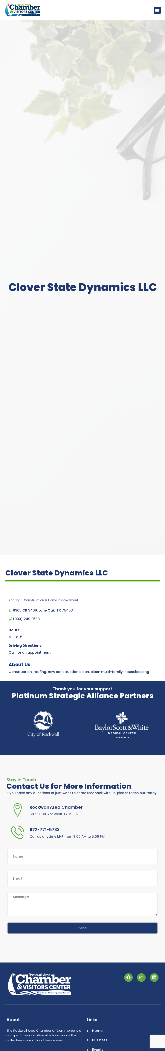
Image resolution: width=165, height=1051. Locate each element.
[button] (157, 10)
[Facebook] (128, 977)
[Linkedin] (154, 977)
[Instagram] (141, 977)
